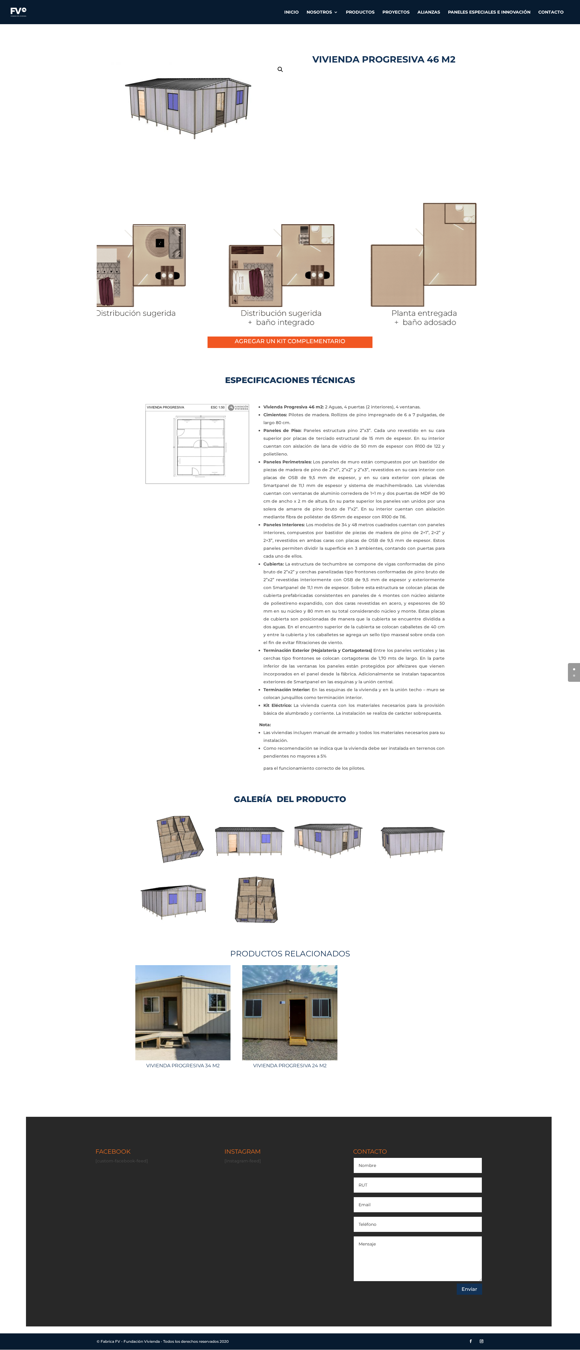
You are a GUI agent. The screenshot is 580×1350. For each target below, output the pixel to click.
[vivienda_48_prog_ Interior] (250, 921)
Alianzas (428, 12)
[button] (280, 69)
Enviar (469, 1289)
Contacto (551, 12)
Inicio (291, 12)
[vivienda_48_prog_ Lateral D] (409, 862)
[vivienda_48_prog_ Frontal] (330, 862)
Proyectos (396, 12)
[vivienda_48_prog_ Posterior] (170, 921)
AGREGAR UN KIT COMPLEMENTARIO (290, 341)
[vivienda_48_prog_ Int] (170, 862)
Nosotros (319, 12)
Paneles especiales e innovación (489, 12)
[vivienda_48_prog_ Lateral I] (250, 862)
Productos (360, 12)
